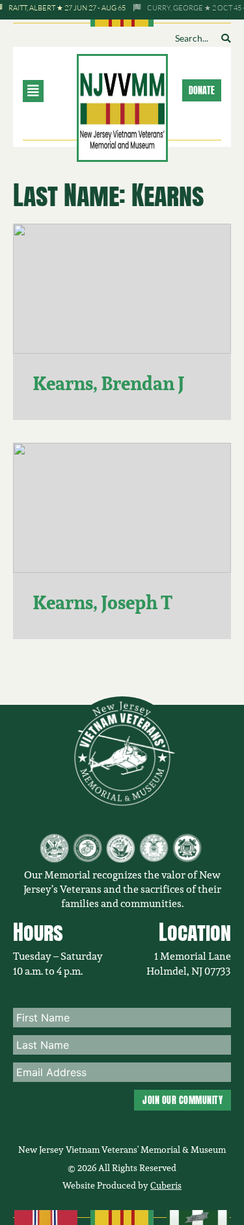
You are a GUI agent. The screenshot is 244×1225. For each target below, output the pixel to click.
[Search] (226, 38)
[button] (47, 91)
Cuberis (166, 1185)
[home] (122, 106)
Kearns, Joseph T (102, 602)
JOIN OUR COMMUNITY (182, 1100)
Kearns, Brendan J (109, 383)
